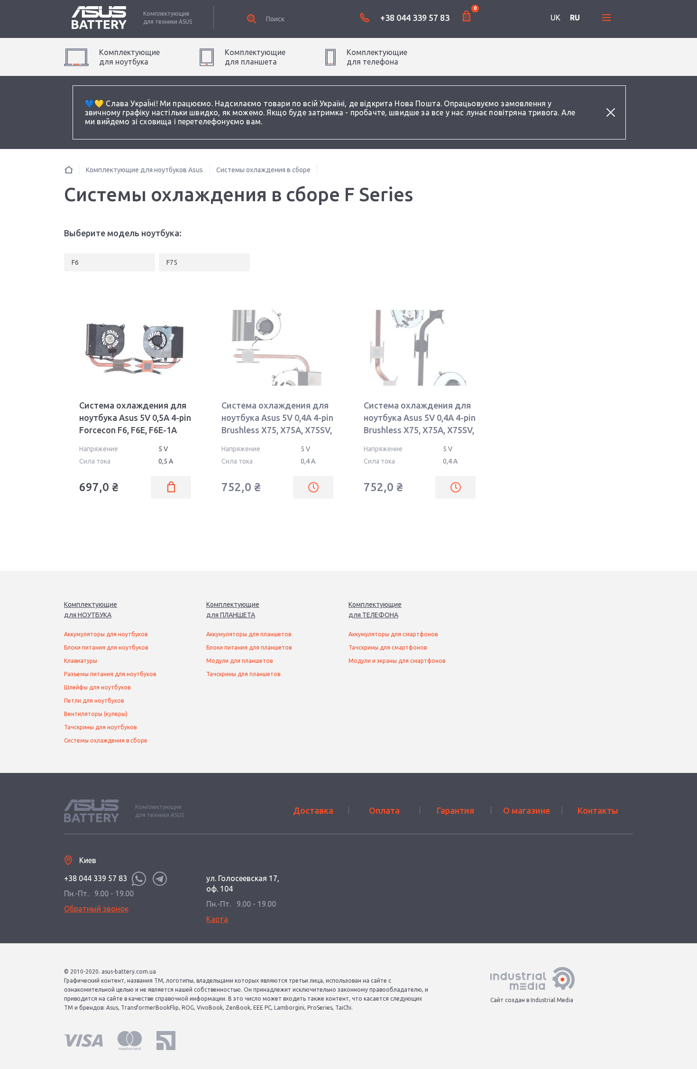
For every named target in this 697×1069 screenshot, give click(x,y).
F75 (171, 262)
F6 (75, 262)
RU (575, 17)
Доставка (313, 810)
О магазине (526, 810)
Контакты (598, 810)
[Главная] (68, 169)
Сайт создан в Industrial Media (531, 1000)
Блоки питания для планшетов (249, 647)
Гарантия (455, 810)
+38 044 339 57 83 (414, 17)
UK (555, 17)
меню (606, 17)
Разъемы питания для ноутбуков (110, 674)
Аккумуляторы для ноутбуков (105, 634)
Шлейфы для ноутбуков (97, 687)
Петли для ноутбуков (94, 700)
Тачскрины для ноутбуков (100, 727)
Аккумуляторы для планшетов (248, 634)
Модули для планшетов (239, 661)
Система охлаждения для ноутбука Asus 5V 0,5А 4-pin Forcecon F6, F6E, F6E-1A (135, 417)
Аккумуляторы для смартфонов (393, 634)
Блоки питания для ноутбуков (106, 647)
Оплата (384, 810)
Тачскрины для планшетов (243, 674)
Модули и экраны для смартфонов (396, 661)
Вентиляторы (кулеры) (96, 714)
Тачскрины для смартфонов (387, 647)
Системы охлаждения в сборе (105, 740)
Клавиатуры (80, 661)
